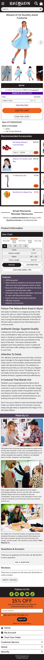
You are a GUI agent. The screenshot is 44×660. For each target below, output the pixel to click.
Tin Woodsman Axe (19, 175)
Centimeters (32, 265)
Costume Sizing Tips (22, 270)
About (4, 647)
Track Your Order (12, 637)
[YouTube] (27, 594)
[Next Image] (41, 42)
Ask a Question (22, 562)
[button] (41, 3)
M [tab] (15, 246)
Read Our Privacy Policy (22, 623)
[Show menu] (3, 4)
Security (5, 651)
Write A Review (9, 580)
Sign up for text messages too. (16, 615)
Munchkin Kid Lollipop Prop (22, 192)
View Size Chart (22, 105)
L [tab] (20, 246)
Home (7, 628)
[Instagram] (22, 594)
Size (4, 97)
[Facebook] (11, 594)
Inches (12, 265)
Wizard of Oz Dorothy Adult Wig (22, 160)
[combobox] (20, 9)
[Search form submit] (40, 9)
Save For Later (22, 117)
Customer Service (10, 642)
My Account (10, 632)
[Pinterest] (17, 594)
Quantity (37, 97)
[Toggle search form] (36, 3)
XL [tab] (26, 246)
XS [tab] (5, 246)
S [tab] (10, 246)
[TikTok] (32, 594)
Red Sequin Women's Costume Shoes (20, 143)
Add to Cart (22, 110)
